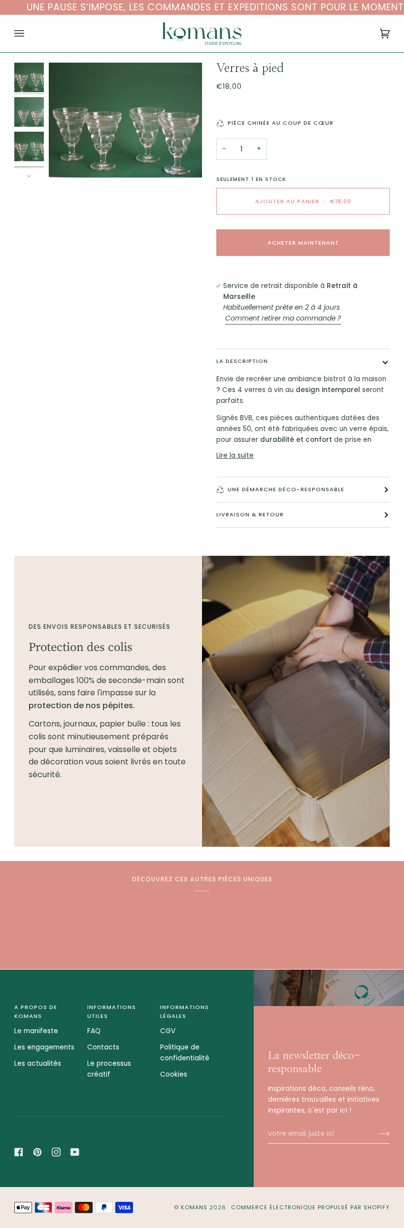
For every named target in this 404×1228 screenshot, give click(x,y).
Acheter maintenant (303, 243)
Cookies (173, 1074)
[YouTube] (74, 1152)
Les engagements (44, 1047)
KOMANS (195, 1207)
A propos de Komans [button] (35, 1011)
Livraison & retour (250, 514)
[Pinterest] (37, 1152)
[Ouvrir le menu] (29, 33)
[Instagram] (56, 1152)
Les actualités (37, 1063)
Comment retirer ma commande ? (283, 318)
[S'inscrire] (377, 1134)
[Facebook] (18, 1152)
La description (242, 361)
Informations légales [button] (184, 1011)
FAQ (94, 1031)
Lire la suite (235, 455)
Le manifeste (36, 1031)
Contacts (103, 1047)
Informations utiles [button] (111, 1011)
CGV (167, 1031)
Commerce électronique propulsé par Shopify (310, 1207)
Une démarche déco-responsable (286, 489)
